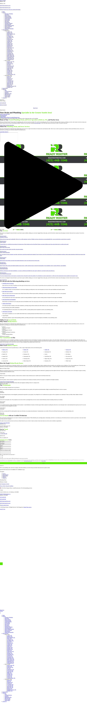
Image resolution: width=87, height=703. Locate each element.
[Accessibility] (1, 563)
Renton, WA (26, 349)
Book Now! (35, 108)
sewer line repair (37, 123)
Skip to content (3, 0)
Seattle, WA (47, 349)
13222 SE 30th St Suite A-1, (5, 494)
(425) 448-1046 (3, 102)
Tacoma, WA (68, 349)
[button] (5, 114)
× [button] (0, 613)
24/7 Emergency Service (4, 483)
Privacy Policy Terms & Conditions (6, 485)
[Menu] (0, 612)
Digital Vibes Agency (27, 507)
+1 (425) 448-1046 (3, 433)
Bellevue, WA (5, 349)
